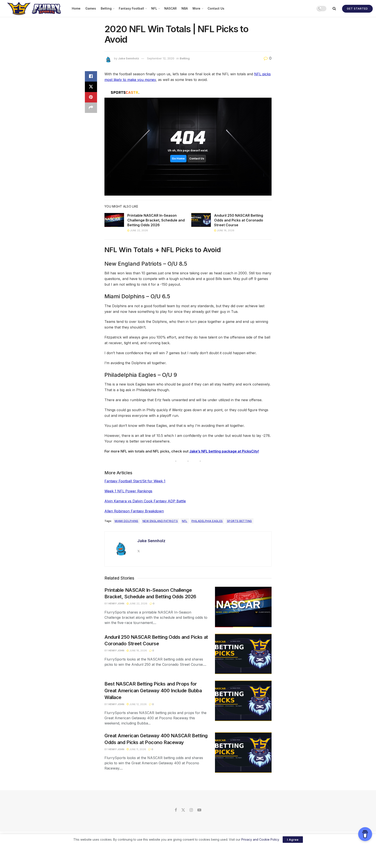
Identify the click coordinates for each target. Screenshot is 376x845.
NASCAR (170, 8)
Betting (106, 8)
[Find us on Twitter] (183, 810)
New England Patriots (160, 521)
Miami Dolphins (126, 521)
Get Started (357, 8)
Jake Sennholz (128, 58)
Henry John (116, 603)
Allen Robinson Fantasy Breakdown (134, 511)
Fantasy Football (131, 8)
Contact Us (216, 8)
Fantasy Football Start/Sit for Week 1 (134, 481)
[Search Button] (334, 8)
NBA (184, 8)
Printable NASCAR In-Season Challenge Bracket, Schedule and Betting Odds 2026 (156, 220)
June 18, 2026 (225, 230)
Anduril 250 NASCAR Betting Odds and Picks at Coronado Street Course (238, 220)
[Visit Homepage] (34, 8)
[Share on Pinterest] (91, 97)
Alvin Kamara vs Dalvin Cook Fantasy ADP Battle (145, 501)
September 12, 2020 (160, 58)
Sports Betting (239, 521)
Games (90, 8)
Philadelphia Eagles (207, 521)
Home (76, 8)
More (196, 8)
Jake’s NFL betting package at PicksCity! (224, 451)
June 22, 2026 (138, 230)
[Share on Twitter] (91, 87)
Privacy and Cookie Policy (260, 839)
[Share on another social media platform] (91, 107)
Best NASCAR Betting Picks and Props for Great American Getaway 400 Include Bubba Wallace (153, 690)
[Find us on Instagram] (191, 810)
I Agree (293, 839)
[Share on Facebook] (91, 76)
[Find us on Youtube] (199, 810)
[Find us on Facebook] (176, 810)
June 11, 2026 (137, 749)
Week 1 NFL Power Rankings (128, 491)
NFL (154, 8)
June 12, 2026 (138, 704)
